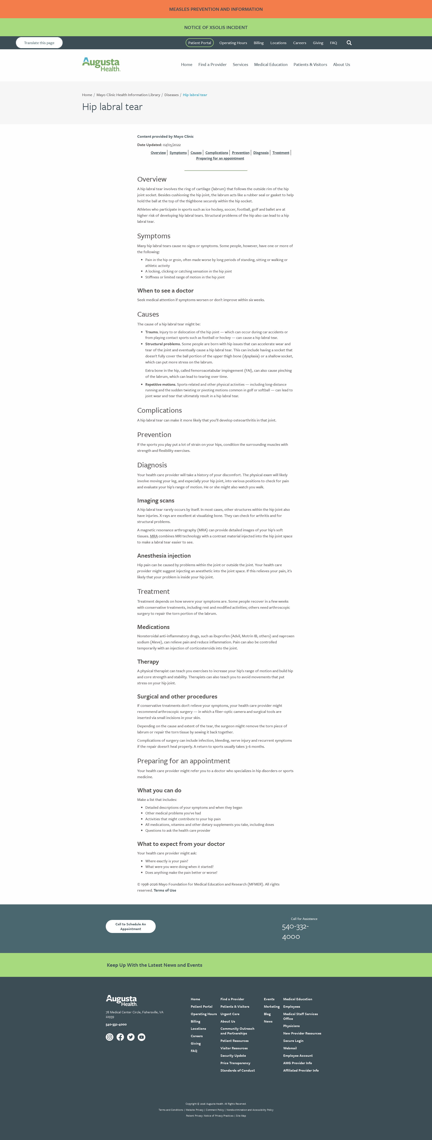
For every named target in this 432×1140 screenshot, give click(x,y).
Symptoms (178, 152)
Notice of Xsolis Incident (216, 27)
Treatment (280, 152)
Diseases (171, 94)
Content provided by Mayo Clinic (165, 136)
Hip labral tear (195, 94)
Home (87, 94)
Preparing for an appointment (220, 158)
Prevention (241, 152)
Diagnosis (261, 152)
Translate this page (39, 42)
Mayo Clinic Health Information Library (128, 94)
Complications (216, 152)
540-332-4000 (295, 930)
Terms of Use (165, 890)
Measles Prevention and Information (216, 9)
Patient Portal (199, 42)
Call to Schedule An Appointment (130, 926)
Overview (158, 152)
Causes (196, 152)
